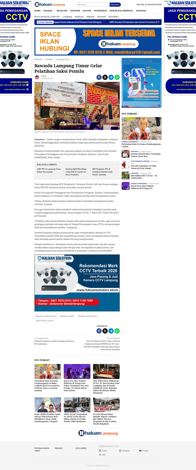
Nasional (135, 151)
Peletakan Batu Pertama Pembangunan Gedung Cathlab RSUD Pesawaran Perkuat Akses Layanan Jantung (46, 385)
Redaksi (59, 448)
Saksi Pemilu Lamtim (44, 321)
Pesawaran (133, 142)
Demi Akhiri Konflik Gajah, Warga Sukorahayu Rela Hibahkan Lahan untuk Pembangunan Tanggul (47, 418)
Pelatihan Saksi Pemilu (87, 316)
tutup (29, 1)
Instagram (126, 451)
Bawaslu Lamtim (67, 316)
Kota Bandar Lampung (140, 161)
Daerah (125, 142)
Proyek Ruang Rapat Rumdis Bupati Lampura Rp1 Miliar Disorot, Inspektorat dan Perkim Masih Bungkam (105, 419)
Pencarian (115, 4)
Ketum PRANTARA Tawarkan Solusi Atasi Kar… (146, 155)
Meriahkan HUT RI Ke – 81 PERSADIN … (144, 176)
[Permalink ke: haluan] (37, 77)
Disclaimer (81, 448)
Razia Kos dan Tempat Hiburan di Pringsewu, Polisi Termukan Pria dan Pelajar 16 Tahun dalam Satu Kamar (76, 385)
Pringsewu (142, 183)
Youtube (145, 451)
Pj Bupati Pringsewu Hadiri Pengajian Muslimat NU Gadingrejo (54, 341)
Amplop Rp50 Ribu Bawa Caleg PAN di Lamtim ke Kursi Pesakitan (76, 172)
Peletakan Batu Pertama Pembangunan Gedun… (141, 145)
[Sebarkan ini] (99, 77)
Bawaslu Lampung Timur (46, 316)
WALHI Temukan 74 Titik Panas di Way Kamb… (143, 167)
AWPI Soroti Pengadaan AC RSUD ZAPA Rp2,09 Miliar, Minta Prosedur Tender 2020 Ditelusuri (75, 418)
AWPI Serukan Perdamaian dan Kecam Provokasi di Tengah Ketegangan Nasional (125, 22)
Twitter (104, 451)
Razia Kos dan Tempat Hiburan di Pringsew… (142, 187)
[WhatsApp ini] (117, 77)
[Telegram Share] (111, 77)
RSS (104, 455)
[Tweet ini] (105, 77)
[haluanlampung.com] (49, 4)
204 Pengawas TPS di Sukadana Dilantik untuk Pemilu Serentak (102, 172)
